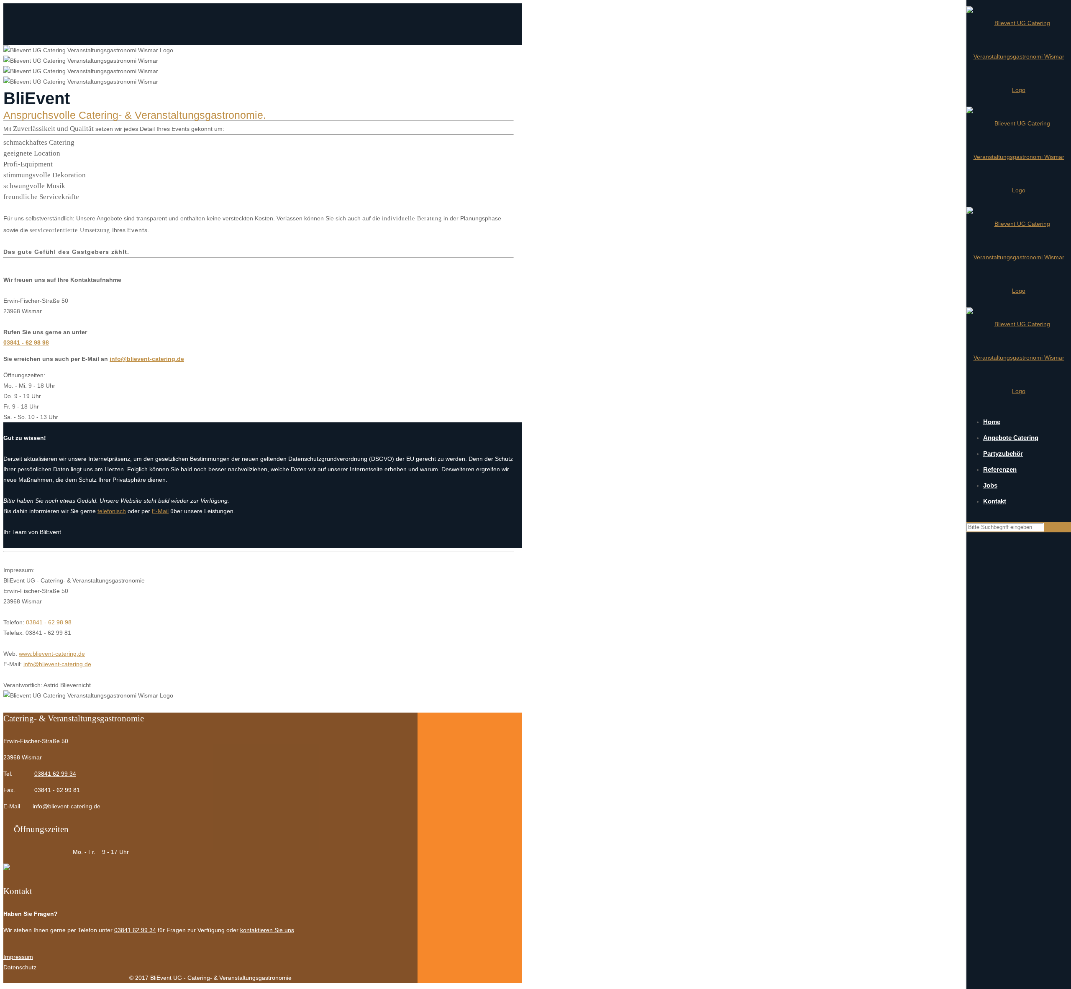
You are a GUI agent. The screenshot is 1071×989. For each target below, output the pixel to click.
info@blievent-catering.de (147, 358)
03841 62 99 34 (55, 773)
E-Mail (160, 511)
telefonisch (111, 511)
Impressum (18, 956)
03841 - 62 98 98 (26, 342)
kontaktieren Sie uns (267, 930)
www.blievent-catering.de (52, 653)
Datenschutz (19, 967)
